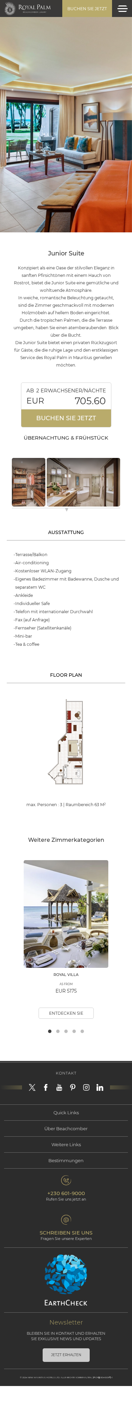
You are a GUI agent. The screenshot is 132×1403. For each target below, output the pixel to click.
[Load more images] (67, 511)
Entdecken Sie (66, 1013)
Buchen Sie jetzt (87, 8)
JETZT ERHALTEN (66, 1355)
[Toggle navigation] (122, 8)
